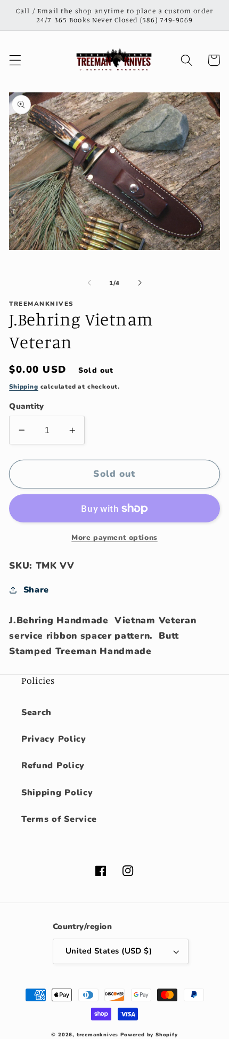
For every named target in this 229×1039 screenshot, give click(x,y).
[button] (15, 60)
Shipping (23, 386)
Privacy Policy (53, 739)
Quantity (26, 406)
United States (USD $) (109, 951)
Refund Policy (53, 765)
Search (36, 712)
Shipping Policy (57, 792)
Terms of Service (59, 819)
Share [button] (36, 590)
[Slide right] (139, 283)
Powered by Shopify (149, 1034)
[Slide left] (89, 283)
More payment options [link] (114, 538)
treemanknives (97, 1034)
